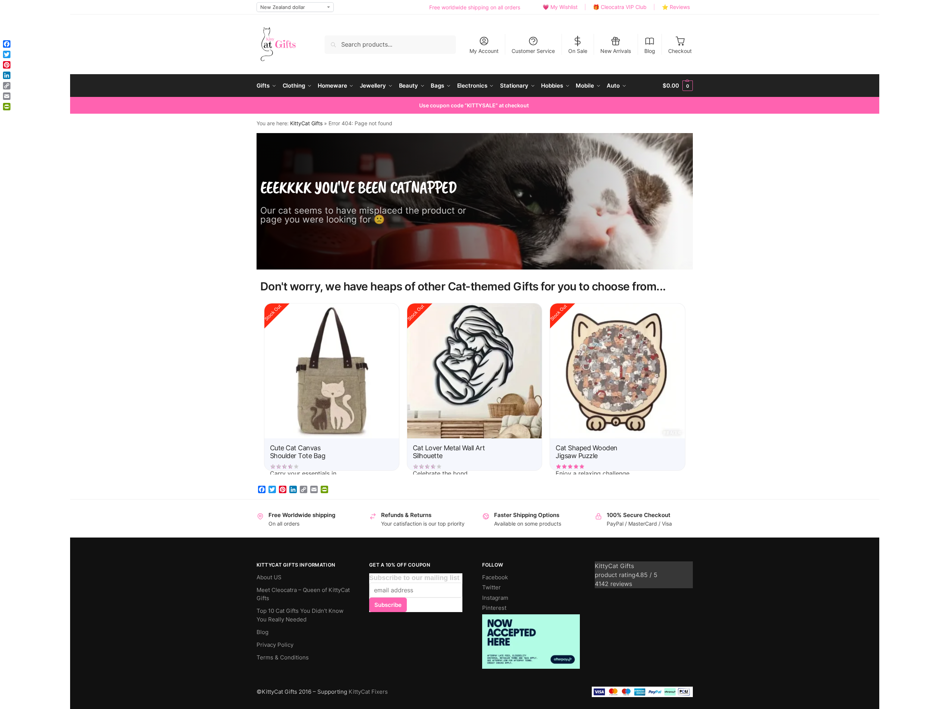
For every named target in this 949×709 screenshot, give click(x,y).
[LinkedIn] (293, 489)
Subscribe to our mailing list (414, 578)
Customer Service (533, 51)
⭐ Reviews (676, 7)
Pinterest (494, 607)
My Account (484, 51)
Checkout (680, 51)
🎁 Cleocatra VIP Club (620, 7)
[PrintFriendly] (324, 489)
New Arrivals (615, 51)
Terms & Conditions (283, 657)
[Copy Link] (303, 489)
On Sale (577, 51)
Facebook (495, 577)
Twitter (491, 587)
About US (269, 577)
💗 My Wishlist (560, 7)
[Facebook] (262, 489)
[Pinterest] (282, 489)
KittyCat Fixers (368, 691)
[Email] (314, 489)
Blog (649, 51)
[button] (677, 86)
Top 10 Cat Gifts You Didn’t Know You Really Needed (300, 615)
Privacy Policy (275, 644)
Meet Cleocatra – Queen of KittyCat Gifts (303, 594)
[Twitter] (272, 489)
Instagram (495, 597)
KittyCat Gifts (306, 123)
